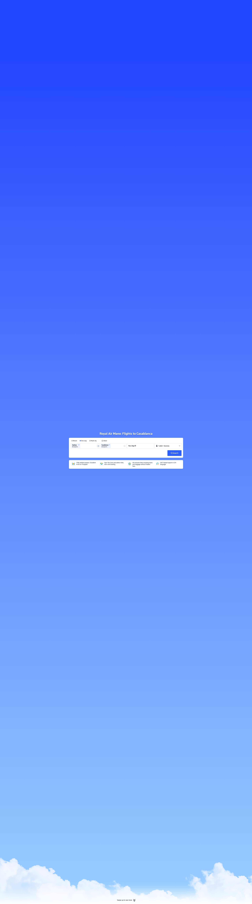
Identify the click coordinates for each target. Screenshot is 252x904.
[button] (207, 3)
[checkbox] (104, 440)
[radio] (74, 440)
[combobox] (81, 446)
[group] (84, 446)
